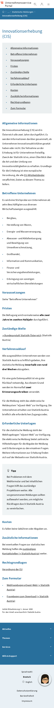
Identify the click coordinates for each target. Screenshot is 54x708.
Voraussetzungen (19, 60)
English (28, 682)
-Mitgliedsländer (34, 175)
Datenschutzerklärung (27, 690)
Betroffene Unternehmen (23, 54)
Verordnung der (12, 569)
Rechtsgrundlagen (20, 102)
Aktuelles (6, 629)
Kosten (14, 90)
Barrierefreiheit (27, 695)
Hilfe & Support (9, 656)
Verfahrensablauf (19, 78)
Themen (6, 638)
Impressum (27, 701)
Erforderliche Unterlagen (23, 84)
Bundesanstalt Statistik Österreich (21, 335)
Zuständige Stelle (19, 72)
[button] (44, 679)
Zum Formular (18, 108)
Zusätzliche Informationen (24, 96)
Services (6, 647)
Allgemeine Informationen (24, 48)
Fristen (14, 66)
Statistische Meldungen (22, 12)
